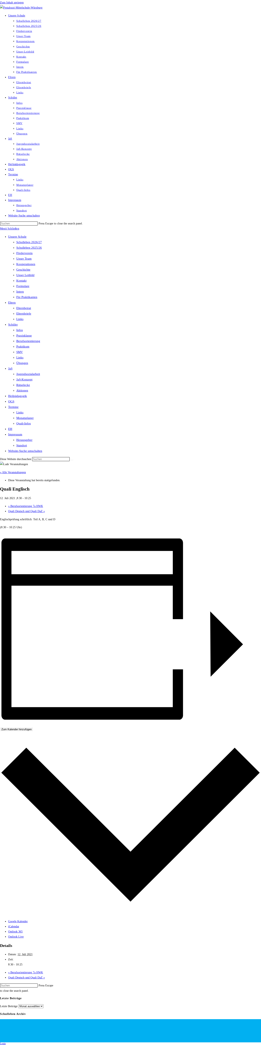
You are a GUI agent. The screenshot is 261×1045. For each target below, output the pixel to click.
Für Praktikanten (26, 297)
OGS (11, 401)
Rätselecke (23, 385)
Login (3, 1043)
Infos (19, 330)
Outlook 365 (15, 931)
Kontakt (21, 280)
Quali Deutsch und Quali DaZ (26, 511)
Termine (13, 407)
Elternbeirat (23, 308)
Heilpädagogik (17, 396)
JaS (10, 368)
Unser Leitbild (25, 275)
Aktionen (22, 390)
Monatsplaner (25, 418)
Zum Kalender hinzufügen (16, 729)
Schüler (13, 324)
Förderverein (24, 253)
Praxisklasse (24, 335)
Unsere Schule (17, 236)
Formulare (22, 286)
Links (19, 319)
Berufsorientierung (28, 341)
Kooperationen (25, 264)
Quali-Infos (23, 423)
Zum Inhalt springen (12, 2)
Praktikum (22, 346)
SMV (19, 352)
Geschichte (23, 269)
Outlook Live (16, 936)
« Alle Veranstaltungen (13, 472)
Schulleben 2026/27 (29, 242)
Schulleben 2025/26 (29, 247)
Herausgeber (24, 440)
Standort (21, 445)
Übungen (22, 363)
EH (10, 429)
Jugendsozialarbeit (28, 374)
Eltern (12, 302)
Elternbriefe (23, 313)
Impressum (15, 434)
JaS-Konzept (24, 379)
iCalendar (13, 926)
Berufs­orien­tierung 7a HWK (25, 506)
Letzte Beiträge (9, 1006)
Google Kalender (18, 921)
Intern (20, 291)
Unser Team (24, 258)
